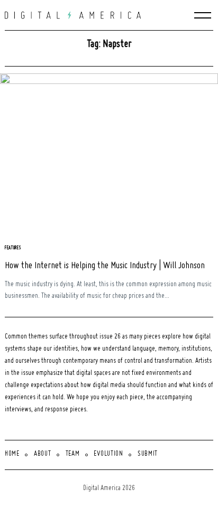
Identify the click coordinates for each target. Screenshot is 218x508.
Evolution (108, 454)
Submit (148, 454)
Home (12, 454)
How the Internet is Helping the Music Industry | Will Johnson (105, 265)
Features (13, 248)
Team (73, 454)
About (42, 454)
